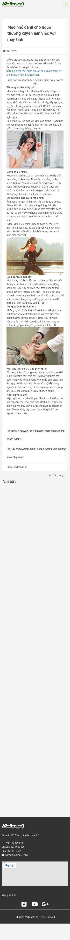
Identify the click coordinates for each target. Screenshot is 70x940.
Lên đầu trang (55, 475)
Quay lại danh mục (17, 467)
